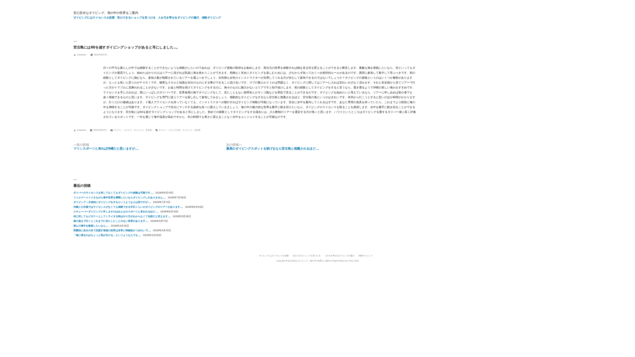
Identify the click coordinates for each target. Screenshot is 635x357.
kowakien (81, 55)
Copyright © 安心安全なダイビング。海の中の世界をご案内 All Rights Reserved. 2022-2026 (317, 261)
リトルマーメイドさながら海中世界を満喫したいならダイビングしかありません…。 (120, 197)
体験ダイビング (211, 17)
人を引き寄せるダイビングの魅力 (178, 17)
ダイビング (139, 130)
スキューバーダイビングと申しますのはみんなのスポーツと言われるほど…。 (116, 211)
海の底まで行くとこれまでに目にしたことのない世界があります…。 (111, 220)
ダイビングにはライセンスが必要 (94, 17)
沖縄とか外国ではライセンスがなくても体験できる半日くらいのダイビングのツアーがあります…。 (129, 206)
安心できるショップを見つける (136, 17)
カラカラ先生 (175, 130)
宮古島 (149, 130)
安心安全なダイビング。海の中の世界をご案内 (105, 13)
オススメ (118, 130)
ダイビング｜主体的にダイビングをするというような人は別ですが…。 (112, 202)
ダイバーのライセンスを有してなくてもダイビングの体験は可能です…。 (114, 192)
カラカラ (128, 130)
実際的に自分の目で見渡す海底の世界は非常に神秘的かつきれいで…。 (112, 230)
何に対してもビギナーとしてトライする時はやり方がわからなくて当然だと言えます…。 (122, 216)
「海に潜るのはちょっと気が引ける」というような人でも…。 (107, 235)
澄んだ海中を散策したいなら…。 (91, 225)
